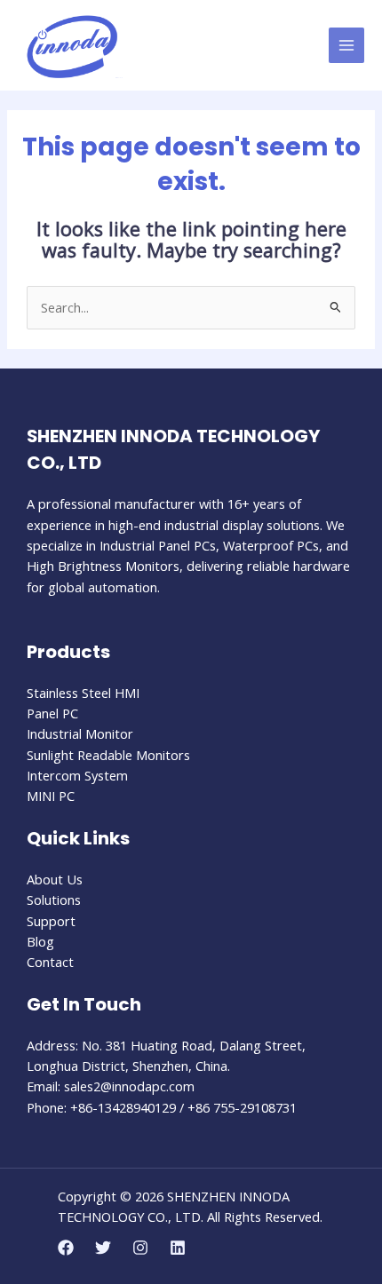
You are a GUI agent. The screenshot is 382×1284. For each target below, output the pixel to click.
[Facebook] (66, 1248)
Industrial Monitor (80, 733)
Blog (40, 941)
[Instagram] (140, 1248)
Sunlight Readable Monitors (108, 755)
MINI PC (51, 795)
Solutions (54, 899)
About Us (55, 879)
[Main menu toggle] (346, 45)
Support (51, 921)
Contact (50, 962)
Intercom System (77, 775)
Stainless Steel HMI (83, 692)
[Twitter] (103, 1248)
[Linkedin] (178, 1248)
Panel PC (52, 713)
